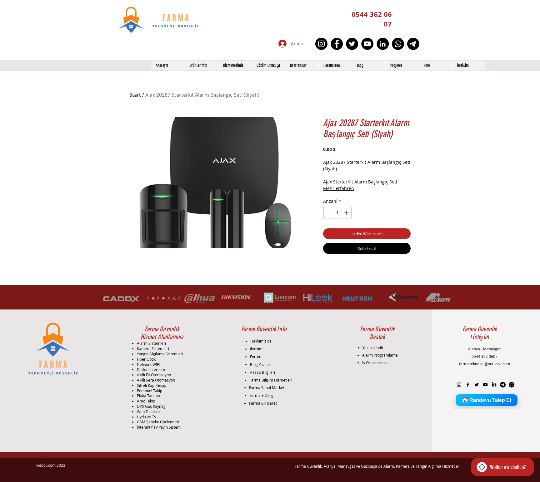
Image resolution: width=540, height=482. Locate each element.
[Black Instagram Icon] (459, 384)
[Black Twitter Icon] (476, 384)
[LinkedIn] (383, 44)
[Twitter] (352, 44)
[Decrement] (328, 212)
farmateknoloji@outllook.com (484, 363)
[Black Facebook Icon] (468, 384)
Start (135, 94)
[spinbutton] (337, 212)
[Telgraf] (413, 44)
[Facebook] (337, 44)
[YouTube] (367, 44)
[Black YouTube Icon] (485, 384)
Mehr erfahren (338, 188)
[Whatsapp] (398, 44)
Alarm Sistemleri (151, 343)
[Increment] (347, 212)
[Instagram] (321, 44)
